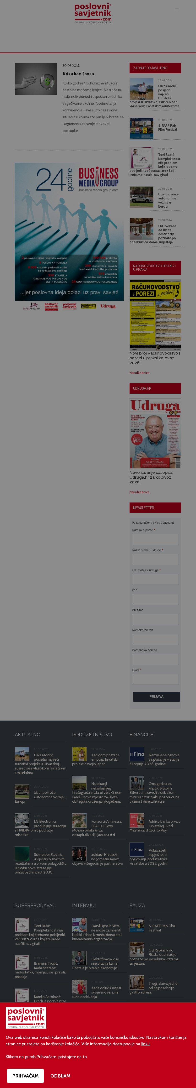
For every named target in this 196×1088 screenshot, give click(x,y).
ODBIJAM (60, 1076)
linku (145, 1043)
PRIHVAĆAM (25, 1076)
